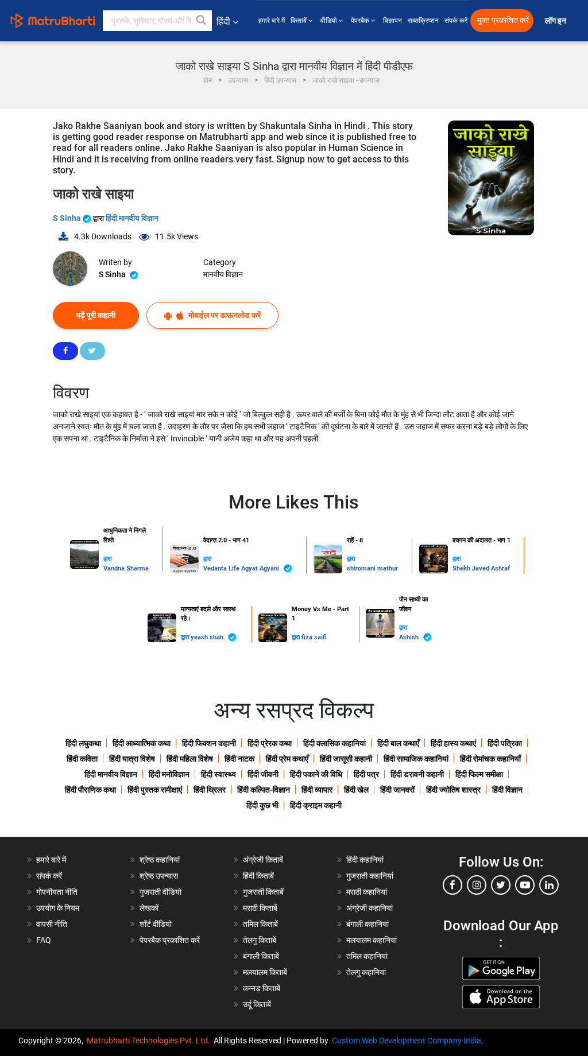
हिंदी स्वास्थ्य (218, 774)
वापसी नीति (51, 924)
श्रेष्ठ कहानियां (160, 859)
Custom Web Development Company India (406, 1040)
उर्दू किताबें (257, 1004)
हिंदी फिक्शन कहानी (209, 743)
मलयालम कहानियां (371, 940)
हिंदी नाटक (239, 758)
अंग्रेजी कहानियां (369, 908)
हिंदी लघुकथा (83, 743)
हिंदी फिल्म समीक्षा (479, 774)
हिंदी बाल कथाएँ (398, 743)
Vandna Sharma (126, 568)
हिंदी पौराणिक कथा (90, 789)
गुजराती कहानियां (369, 875)
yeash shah (208, 637)
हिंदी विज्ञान (507, 789)
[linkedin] (549, 885)
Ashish (409, 637)
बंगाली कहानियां (367, 924)
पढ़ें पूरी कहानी (95, 315)
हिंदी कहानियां (365, 859)
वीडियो (329, 20)
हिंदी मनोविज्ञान (169, 774)
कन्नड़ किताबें (261, 988)
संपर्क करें (455, 20)
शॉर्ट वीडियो (156, 924)
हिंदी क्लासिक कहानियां (334, 743)
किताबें (299, 20)
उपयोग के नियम (57, 908)
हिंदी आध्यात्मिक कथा (142, 743)
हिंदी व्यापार (316, 789)
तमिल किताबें (260, 924)
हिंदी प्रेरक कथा (269, 743)
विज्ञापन (392, 20)
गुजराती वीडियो (160, 891)
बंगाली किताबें (261, 956)
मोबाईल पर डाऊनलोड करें (224, 315)
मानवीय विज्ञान (223, 274)
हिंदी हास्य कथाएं (453, 743)
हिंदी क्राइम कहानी (316, 805)
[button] (201, 20)
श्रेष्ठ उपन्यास (159, 875)
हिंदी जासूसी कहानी (346, 758)
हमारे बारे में (271, 20)
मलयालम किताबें (265, 972)
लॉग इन (556, 21)
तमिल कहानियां (367, 956)
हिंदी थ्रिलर (210, 789)
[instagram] (476, 885)
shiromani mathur (372, 568)
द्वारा (107, 558)
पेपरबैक (361, 20)
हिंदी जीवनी (262, 774)
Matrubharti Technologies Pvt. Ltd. (150, 1040)
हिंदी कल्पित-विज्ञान (263, 789)
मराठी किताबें (260, 908)
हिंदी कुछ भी (262, 805)
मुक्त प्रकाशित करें (503, 20)
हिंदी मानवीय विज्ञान (132, 218)
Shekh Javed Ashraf (481, 568)
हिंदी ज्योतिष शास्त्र (453, 789)
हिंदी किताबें (258, 875)
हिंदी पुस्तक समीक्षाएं (154, 789)
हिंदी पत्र (366, 774)
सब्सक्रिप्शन (423, 20)
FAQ (43, 940)
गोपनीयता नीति (57, 891)
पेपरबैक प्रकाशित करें (170, 940)
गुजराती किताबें (263, 891)
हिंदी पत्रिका (505, 743)
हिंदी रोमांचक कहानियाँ (490, 758)
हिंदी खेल (356, 789)
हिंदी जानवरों (397, 789)
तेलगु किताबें (259, 940)
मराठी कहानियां (366, 891)
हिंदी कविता (82, 758)
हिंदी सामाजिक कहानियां (416, 758)
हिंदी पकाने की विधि (316, 774)
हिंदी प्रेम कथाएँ (287, 758)
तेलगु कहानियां (366, 972)
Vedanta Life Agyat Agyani (242, 568)
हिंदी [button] (223, 21)
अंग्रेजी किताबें (263, 859)
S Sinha (68, 218)
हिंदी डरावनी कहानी (417, 774)
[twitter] (500, 885)
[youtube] (525, 885)
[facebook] (452, 885)
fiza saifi (314, 637)
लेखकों (149, 908)
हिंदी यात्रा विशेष (132, 758)
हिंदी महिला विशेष (190, 758)
